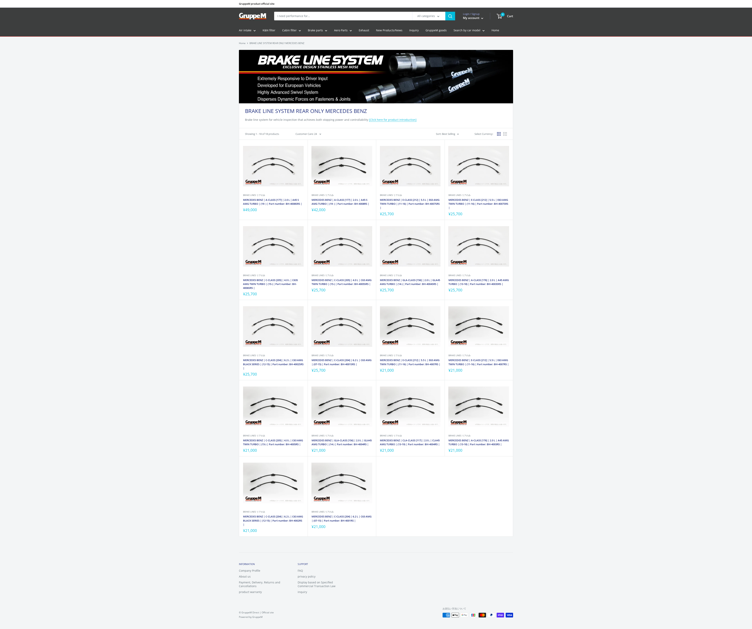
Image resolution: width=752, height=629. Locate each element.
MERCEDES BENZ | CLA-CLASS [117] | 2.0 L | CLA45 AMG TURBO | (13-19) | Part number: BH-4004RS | (410, 442)
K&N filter (269, 30)
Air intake (245, 30)
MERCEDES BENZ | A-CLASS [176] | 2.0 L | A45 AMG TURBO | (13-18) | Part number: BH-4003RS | (478, 442)
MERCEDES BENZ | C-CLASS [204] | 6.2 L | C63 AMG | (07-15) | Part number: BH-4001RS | (341, 518)
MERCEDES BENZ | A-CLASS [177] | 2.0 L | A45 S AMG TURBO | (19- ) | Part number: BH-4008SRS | (272, 201)
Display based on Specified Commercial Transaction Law (316, 584)
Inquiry (414, 30)
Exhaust (364, 30)
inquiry (302, 592)
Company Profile (249, 570)
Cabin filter (289, 30)
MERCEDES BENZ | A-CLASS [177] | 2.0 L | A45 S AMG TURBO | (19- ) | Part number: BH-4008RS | (340, 201)
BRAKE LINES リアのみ (254, 195)
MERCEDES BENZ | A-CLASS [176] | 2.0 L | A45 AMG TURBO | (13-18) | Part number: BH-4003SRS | (478, 282)
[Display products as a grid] (499, 134)
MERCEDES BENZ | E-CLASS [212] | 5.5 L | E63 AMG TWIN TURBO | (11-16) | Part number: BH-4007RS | (410, 362)
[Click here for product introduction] (393, 120)
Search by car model (467, 30)
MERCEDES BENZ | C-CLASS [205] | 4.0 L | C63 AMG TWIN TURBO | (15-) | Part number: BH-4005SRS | (341, 282)
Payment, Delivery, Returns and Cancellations (259, 584)
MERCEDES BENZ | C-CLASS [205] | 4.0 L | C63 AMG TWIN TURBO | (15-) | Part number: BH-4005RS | (273, 442)
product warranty (250, 592)
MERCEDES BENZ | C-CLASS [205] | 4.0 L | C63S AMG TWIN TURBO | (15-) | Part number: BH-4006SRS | (270, 284)
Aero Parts (341, 30)
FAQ (300, 570)
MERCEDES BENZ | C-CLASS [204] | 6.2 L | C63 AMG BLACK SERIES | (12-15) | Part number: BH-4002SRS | (273, 364)
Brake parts (315, 30)
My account (471, 18)
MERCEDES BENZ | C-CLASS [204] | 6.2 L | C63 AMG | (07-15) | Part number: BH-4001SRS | (341, 362)
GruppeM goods (436, 30)
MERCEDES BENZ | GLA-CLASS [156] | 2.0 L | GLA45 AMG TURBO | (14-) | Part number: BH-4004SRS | (410, 282)
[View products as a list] (505, 134)
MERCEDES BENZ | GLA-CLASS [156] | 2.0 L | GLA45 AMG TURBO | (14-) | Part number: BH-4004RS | (342, 442)
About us (245, 576)
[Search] (450, 16)
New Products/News (389, 30)
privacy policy (306, 576)
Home (495, 30)
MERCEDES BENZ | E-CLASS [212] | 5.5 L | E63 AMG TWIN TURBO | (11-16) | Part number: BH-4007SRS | (410, 203)
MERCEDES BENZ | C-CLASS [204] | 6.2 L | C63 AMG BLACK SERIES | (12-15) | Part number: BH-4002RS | (273, 520)
